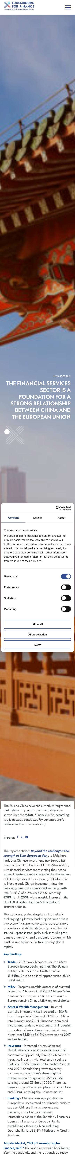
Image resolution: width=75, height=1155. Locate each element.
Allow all (37, 624)
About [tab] (61, 517)
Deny (37, 644)
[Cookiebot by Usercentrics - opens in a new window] (55, 508)
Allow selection (37, 634)
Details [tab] (37, 517)
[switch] (66, 587)
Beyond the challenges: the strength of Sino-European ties (36, 853)
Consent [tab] (13, 517)
